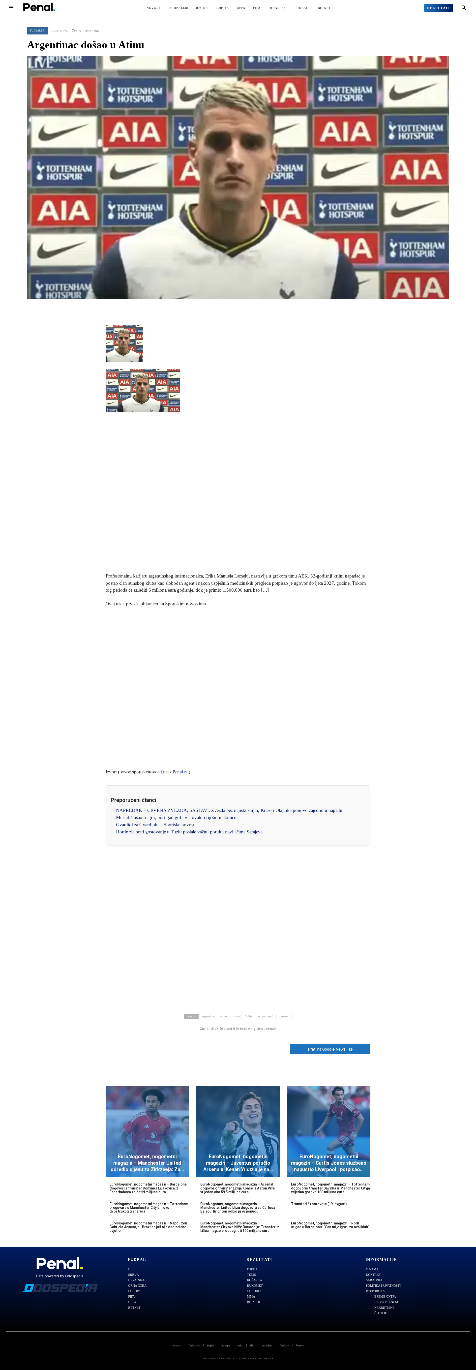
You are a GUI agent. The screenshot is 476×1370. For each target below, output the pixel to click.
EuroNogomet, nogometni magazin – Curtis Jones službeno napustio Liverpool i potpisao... (328, 1163)
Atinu (223, 1016)
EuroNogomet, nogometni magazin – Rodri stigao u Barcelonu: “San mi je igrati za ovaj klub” (330, 1225)
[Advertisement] (238, 492)
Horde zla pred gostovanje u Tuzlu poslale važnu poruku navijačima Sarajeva (189, 831)
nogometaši (265, 1016)
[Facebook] (215, 307)
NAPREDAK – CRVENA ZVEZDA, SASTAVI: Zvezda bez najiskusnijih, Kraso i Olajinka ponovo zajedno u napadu (229, 810)
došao (236, 1016)
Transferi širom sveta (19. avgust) (319, 1204)
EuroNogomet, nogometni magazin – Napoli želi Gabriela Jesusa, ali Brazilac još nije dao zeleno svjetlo (148, 1227)
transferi (284, 1016)
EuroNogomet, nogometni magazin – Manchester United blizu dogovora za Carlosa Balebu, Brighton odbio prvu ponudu (237, 1208)
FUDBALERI (37, 30)
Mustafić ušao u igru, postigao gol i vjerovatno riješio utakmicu (176, 817)
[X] (227, 307)
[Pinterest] (238, 307)
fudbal (249, 1016)
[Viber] (261, 307)
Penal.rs (180, 771)
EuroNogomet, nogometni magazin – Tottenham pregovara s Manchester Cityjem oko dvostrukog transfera (149, 1208)
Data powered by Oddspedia (59, 1276)
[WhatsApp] (249, 307)
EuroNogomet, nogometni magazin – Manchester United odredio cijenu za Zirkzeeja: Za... (147, 1163)
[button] (464, 8)
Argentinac (208, 1016)
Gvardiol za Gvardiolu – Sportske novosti (156, 824)
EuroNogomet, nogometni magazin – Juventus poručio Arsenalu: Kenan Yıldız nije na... (238, 1163)
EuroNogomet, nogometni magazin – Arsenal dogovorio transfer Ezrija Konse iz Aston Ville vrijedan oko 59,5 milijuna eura (237, 1188)
